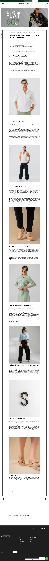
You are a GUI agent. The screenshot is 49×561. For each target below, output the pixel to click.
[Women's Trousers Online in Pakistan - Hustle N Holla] (24, 363)
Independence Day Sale (16, 58)
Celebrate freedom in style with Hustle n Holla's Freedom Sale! (25, 32)
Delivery (31, 539)
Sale (19, 537)
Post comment (14, 518)
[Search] (43, 3)
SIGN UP (14, 552)
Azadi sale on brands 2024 (19, 45)
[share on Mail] (1, 39)
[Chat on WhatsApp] (46, 558)
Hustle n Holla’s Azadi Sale (16, 251)
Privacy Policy (32, 535)
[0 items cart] (47, 3)
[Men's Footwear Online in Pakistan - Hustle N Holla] (24, 243)
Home (10, 32)
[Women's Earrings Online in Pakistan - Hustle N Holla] (24, 416)
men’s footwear (14, 201)
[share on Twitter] (1, 34)
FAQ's (30, 541)
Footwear (20, 539)
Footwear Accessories (31, 51)
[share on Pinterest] (1, 37)
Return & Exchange (33, 537)
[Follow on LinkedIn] (4, 539)
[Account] (45, 3)
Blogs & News (13, 32)
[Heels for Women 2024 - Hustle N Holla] (24, 473)
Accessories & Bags (21, 541)
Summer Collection (23, 51)
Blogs (42, 535)
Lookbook (20, 543)
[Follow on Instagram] (2, 539)
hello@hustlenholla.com (6, 535)
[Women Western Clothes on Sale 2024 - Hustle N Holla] (24, 301)
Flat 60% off (36, 421)
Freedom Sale (16, 51)
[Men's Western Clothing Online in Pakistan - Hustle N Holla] (24, 114)
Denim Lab (20, 535)
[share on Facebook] (1, 32)
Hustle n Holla (23, 477)
